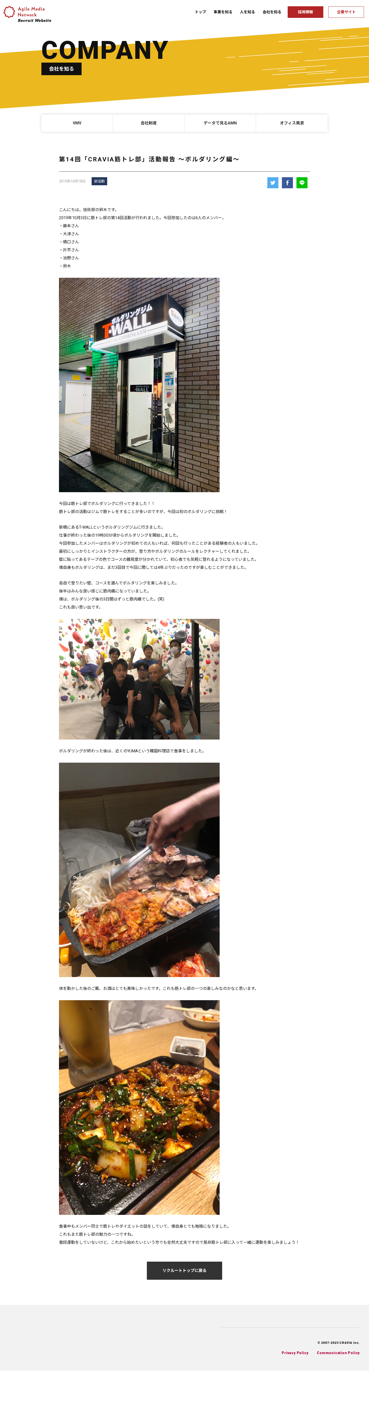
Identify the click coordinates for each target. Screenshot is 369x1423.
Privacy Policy (295, 1353)
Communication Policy (338, 1353)
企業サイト (346, 12)
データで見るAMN (220, 123)
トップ (200, 12)
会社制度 (149, 123)
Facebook (287, 182)
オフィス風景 (292, 123)
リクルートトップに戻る (184, 1270)
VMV (77, 123)
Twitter (272, 182)
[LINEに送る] (302, 182)
